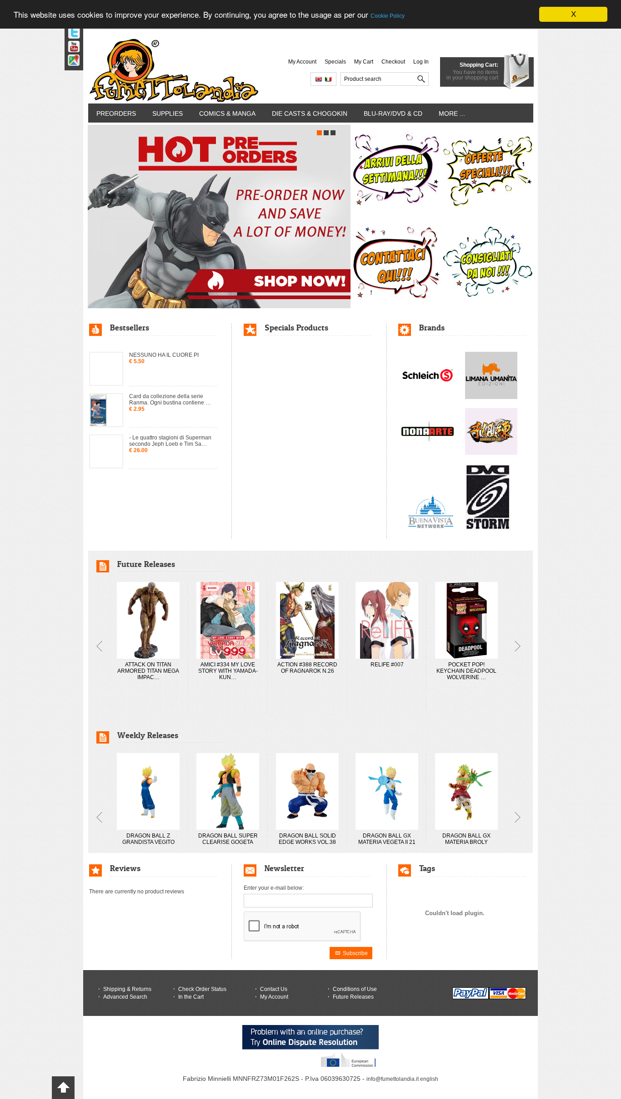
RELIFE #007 (387, 664)
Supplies (167, 113)
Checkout (393, 62)
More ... (452, 113)
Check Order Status (202, 989)
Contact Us (273, 989)
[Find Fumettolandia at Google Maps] (70, 57)
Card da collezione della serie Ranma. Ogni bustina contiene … (170, 388)
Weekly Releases (147, 735)
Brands (432, 327)
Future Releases (146, 564)
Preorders (116, 113)
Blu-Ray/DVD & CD (393, 113)
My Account (302, 62)
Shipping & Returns (127, 989)
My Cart (363, 62)
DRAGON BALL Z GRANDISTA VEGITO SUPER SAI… (148, 842)
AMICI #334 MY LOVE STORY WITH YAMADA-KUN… (228, 670)
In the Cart (191, 997)
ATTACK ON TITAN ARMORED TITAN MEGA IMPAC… (148, 670)
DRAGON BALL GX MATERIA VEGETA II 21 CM (387, 842)
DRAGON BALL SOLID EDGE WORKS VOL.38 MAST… (307, 842)
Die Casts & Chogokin (309, 113)
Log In (421, 62)
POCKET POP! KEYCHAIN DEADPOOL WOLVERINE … (466, 670)
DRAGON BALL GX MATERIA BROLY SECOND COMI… (466, 842)
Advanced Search (125, 997)
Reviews (125, 868)
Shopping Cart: (479, 65)
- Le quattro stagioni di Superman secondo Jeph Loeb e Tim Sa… (170, 429)
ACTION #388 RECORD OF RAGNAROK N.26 (307, 667)
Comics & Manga (227, 113)
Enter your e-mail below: (274, 888)
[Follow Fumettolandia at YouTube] (70, 43)
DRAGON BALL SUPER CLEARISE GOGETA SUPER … (228, 842)
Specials (335, 62)
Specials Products (296, 327)
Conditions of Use (355, 989)
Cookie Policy (388, 16)
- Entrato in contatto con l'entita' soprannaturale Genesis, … (167, 470)
